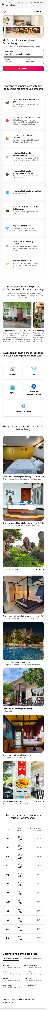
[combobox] (23, 54)
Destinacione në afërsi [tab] (11, 958)
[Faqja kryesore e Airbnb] (4, 11)
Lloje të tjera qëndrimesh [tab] (32, 958)
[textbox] (12, 62)
